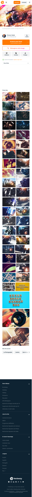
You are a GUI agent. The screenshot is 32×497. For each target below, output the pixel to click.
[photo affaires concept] (9, 114)
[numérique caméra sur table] (9, 172)
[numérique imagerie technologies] (9, 277)
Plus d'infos (6, 62)
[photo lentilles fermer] (9, 153)
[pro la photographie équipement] (9, 335)
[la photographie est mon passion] (9, 134)
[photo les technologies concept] (9, 344)
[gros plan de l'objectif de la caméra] (22, 392)
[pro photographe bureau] (9, 363)
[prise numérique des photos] (9, 410)
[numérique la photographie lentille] (9, 354)
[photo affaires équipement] (9, 316)
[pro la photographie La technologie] (9, 296)
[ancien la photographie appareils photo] (9, 248)
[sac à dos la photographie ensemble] (22, 458)
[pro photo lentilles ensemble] (9, 287)
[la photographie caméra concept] (9, 95)
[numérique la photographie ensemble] (9, 268)
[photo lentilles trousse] (9, 143)
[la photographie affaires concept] (9, 382)
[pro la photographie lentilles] (9, 181)
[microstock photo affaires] (9, 258)
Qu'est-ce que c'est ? (18, 59)
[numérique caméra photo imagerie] (9, 373)
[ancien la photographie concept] (9, 191)
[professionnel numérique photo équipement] (9, 420)
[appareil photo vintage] (9, 210)
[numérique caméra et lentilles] (9, 306)
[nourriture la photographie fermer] (9, 458)
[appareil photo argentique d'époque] (9, 229)
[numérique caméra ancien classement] (9, 201)
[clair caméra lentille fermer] (9, 429)
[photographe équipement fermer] (9, 105)
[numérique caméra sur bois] (9, 124)
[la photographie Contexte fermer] (9, 162)
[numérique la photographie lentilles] (9, 392)
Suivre (27, 36)
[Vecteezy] (2, 2)
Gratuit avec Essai (16, 42)
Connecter (24, 2)
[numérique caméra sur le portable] (9, 239)
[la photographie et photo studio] (8, 325)
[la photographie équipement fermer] (9, 448)
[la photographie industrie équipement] (9, 401)
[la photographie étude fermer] (9, 220)
